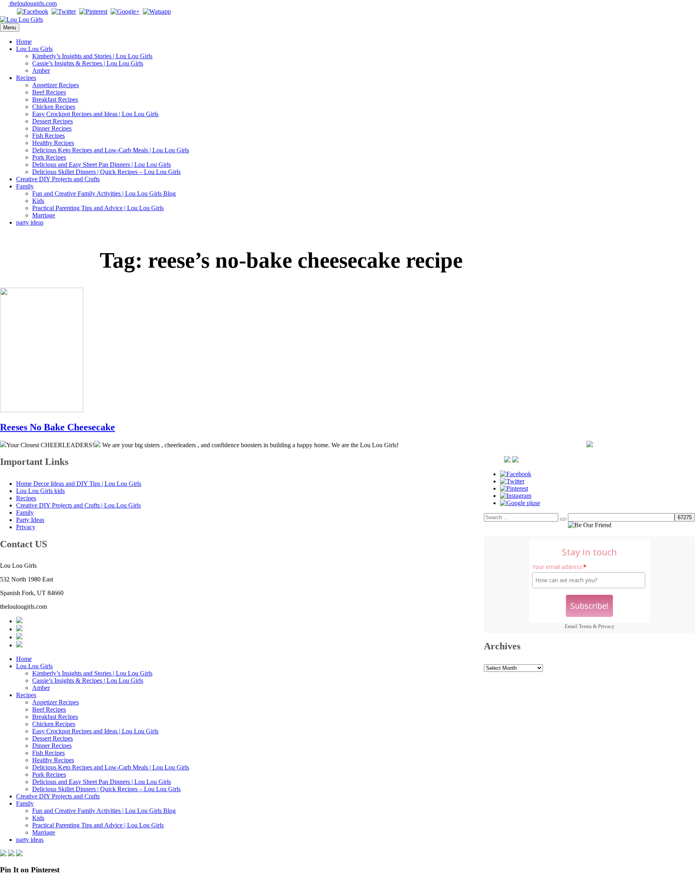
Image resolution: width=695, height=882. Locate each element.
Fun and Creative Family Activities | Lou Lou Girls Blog (104, 193)
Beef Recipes (49, 92)
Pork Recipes (49, 157)
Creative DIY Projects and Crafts (58, 179)
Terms (585, 626)
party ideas (29, 222)
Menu (9, 28)
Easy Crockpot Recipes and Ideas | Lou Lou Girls (95, 114)
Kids (38, 200)
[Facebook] (32, 11)
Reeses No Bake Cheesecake (57, 427)
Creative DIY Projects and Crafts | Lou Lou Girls (78, 505)
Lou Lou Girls (34, 48)
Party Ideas (30, 519)
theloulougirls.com (32, 3)
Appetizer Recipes (55, 85)
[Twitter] (64, 11)
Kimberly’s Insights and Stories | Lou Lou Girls (92, 56)
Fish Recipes (48, 135)
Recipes (26, 77)
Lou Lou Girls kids (40, 490)
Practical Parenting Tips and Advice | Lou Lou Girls (98, 208)
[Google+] (125, 11)
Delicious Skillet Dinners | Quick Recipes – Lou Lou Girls (106, 171)
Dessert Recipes (52, 121)
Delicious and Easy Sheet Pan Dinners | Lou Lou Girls (101, 164)
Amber (41, 70)
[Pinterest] (93, 11)
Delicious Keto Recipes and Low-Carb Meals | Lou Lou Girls (110, 150)
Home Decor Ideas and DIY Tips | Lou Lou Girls (78, 483)
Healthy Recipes (53, 142)
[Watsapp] (157, 11)
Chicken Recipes (53, 106)
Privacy (606, 626)
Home (24, 41)
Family (25, 186)
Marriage (43, 215)
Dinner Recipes (52, 128)
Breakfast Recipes (55, 99)
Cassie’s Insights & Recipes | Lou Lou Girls (87, 63)
